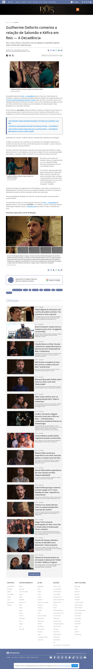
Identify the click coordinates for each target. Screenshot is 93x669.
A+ (10, 55)
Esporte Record (57, 626)
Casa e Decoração (23, 591)
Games (21, 607)
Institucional (80, 583)
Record (45, 2)
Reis (11, 22)
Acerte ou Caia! (56, 586)
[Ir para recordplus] (69, 657)
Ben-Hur (55, 605)
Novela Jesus (56, 637)
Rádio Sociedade (78, 605)
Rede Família (78, 623)
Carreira (76, 589)
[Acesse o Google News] (59, 50)
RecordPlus (77, 599)
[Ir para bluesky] (50, 657)
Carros (39, 594)
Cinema (21, 594)
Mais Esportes (10, 602)
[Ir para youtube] (84, 657)
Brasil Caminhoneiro (58, 610)
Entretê (29, 2)
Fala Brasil (55, 629)
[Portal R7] (3, 2)
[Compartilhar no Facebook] (51, 50)
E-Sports (9, 591)
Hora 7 (39, 613)
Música (21, 613)
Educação (40, 607)
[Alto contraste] (7, 55)
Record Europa (78, 613)
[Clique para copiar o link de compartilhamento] (61, 50)
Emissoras (77, 594)
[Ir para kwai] (62, 657)
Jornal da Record (57, 634)
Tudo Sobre (40, 639)
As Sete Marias (56, 594)
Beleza (20, 586)
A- (13, 55)
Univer (76, 629)
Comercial (77, 591)
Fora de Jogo (10, 594)
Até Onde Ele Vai (57, 597)
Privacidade (22, 657)
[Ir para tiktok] (73, 657)
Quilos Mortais (56, 639)
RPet (20, 621)
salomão (25, 289)
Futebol (9, 597)
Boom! (55, 607)
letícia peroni (47, 289)
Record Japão (78, 615)
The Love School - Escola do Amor (61, 645)
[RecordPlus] (75, 2)
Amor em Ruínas (57, 591)
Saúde (39, 634)
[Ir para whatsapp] (81, 657)
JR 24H (40, 2)
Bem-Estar (21, 589)
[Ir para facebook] (82, 2)
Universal (77, 631)
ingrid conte (59, 289)
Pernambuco (41, 626)
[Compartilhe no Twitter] (48, 50)
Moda (20, 610)
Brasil (39, 589)
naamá (53, 289)
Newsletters (77, 597)
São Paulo (40, 631)
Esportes (35, 2)
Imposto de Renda (42, 615)
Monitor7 (40, 623)
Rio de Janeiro (41, 629)
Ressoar (76, 626)
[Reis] (46, 9)
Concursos (40, 599)
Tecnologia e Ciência (42, 637)
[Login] (90, 2)
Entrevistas (16, 22)
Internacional (41, 618)
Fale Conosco (15, 657)
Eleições (23, 2)
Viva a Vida (21, 629)
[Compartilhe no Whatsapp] (56, 50)
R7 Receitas (22, 618)
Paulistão (9, 605)
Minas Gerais (41, 621)
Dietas (20, 597)
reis (30, 289)
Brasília (18, 2)
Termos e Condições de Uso (32, 657)
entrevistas (9, 292)
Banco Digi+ (77, 586)
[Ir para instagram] (86, 2)
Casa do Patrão (57, 615)
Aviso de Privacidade (65, 665)
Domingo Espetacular (58, 623)
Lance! (8, 599)
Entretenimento (26, 583)
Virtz (20, 626)
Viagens (21, 623)
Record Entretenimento (80, 610)
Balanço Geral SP (57, 602)
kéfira (41, 289)
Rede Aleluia (77, 621)
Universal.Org (78, 634)
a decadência (35, 289)
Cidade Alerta (56, 618)
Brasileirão (9, 589)
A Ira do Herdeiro (57, 589)
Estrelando (21, 599)
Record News (52, 2)
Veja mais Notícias (34, 574)
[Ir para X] (84, 2)
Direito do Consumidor (43, 602)
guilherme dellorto (17, 289)
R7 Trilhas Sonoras (79, 602)
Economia (40, 605)
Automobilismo (10, 586)
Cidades (39, 597)
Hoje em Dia (56, 631)
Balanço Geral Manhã (58, 599)
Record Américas (79, 607)
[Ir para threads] (66, 657)
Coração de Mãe (57, 621)
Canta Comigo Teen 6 (58, 613)
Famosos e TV (22, 602)
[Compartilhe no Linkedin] (53, 50)
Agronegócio (41, 586)
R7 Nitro (21, 615)
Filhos (20, 605)
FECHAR (75, 665)
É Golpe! (39, 610)
